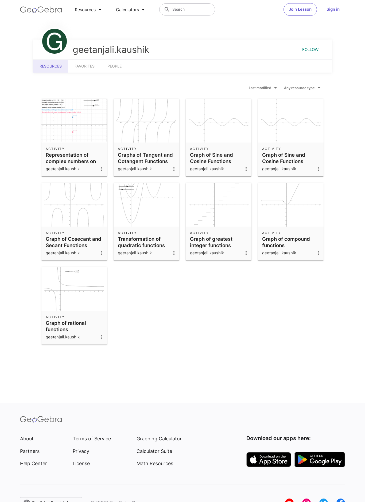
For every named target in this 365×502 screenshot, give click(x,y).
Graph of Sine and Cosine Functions (211, 158)
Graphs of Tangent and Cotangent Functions (145, 158)
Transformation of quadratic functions (141, 242)
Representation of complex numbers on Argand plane (71, 161)
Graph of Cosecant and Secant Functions (73, 242)
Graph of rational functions (66, 326)
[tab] (89, 9)
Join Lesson (300, 9)
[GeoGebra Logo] (41, 9)
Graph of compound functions (286, 242)
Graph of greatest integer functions (211, 242)
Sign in (333, 9)
